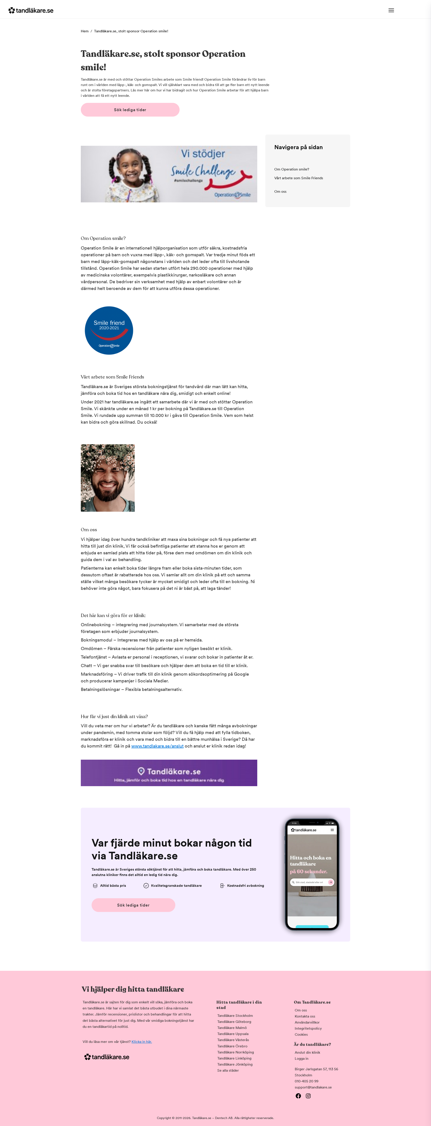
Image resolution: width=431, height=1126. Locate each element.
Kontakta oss (305, 1016)
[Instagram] (308, 1096)
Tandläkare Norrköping (235, 1052)
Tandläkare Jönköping (235, 1064)
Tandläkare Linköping (234, 1058)
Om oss (280, 191)
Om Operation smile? (291, 169)
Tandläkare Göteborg (234, 1022)
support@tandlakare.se (313, 1087)
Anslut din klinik (307, 1052)
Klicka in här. (142, 1042)
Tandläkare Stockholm (235, 1015)
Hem (85, 31)
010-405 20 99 (306, 1081)
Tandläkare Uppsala (232, 1034)
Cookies (301, 1034)
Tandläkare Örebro (232, 1046)
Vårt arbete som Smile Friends (298, 178)
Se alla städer (228, 1070)
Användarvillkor (307, 1022)
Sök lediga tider (130, 109)
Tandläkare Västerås (233, 1040)
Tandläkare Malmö (232, 1028)
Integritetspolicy (308, 1028)
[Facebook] (298, 1096)
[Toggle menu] (391, 10)
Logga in (301, 1058)
